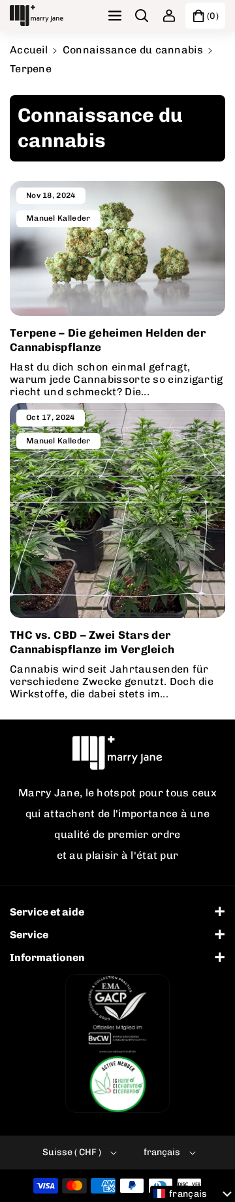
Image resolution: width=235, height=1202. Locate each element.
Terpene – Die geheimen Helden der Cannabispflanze (108, 340)
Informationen (47, 957)
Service (29, 935)
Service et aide (47, 912)
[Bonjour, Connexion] (169, 15)
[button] (116, 15)
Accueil (29, 50)
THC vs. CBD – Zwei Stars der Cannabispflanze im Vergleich (92, 642)
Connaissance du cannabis (133, 50)
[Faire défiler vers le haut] (207, 1161)
